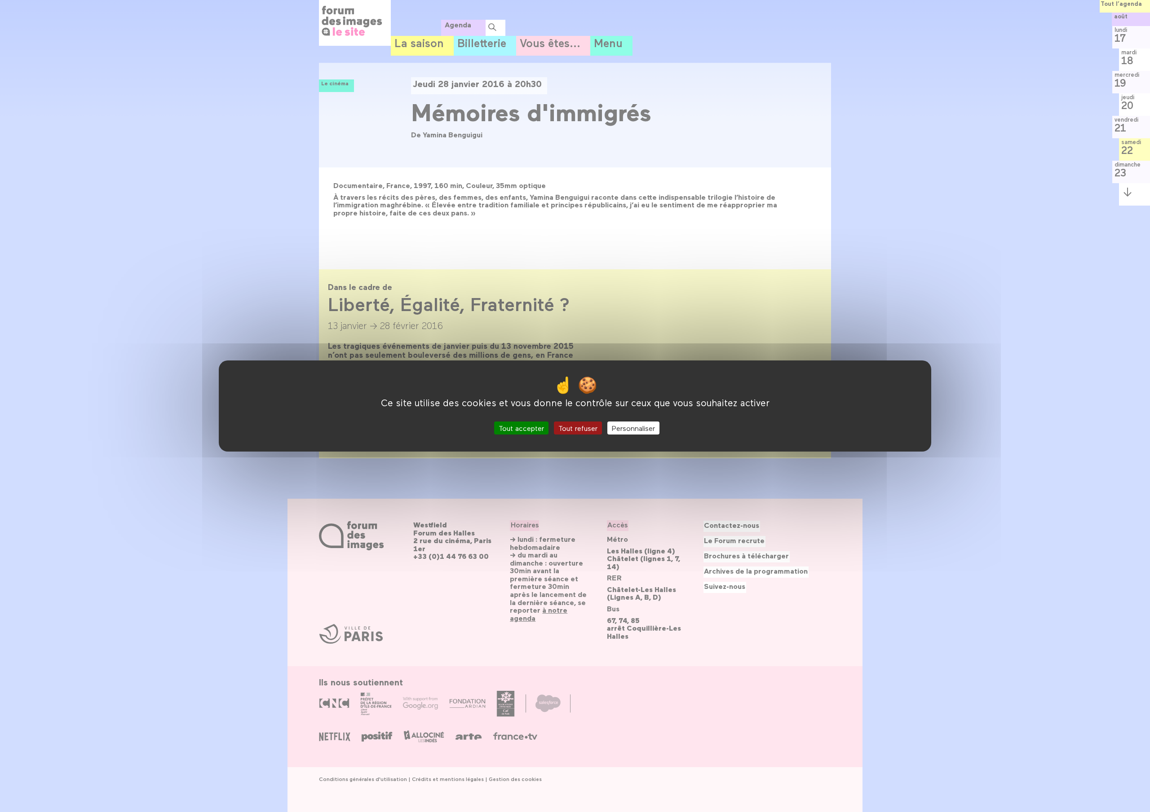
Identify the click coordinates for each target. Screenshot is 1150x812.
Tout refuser (577, 428)
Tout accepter (521, 428)
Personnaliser (633, 428)
